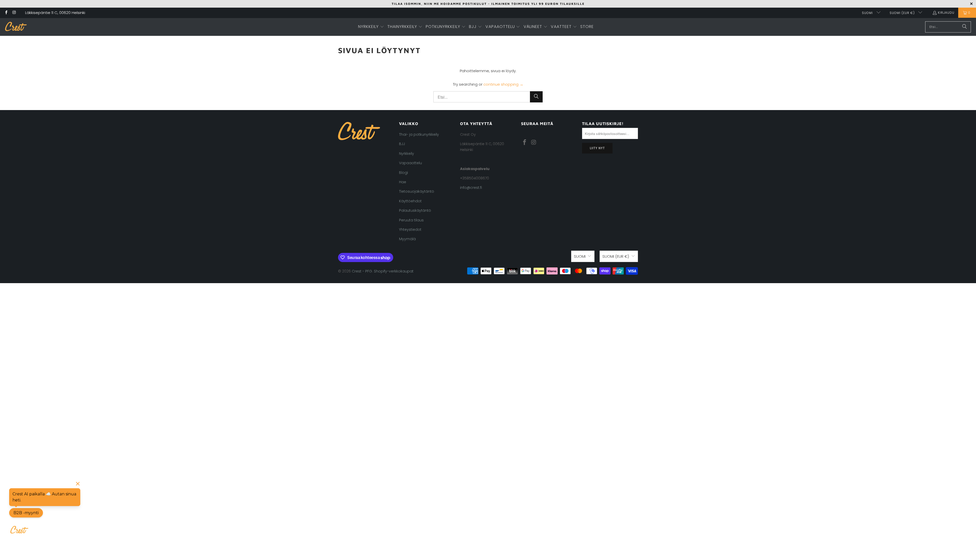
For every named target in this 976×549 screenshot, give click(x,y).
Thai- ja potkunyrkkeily (419, 134)
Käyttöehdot (410, 201)
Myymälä (407, 238)
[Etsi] (964, 27)
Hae (402, 182)
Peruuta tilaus (411, 220)
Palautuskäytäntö (415, 210)
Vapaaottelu (410, 162)
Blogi (403, 172)
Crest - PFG (362, 271)
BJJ (402, 143)
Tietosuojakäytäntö (416, 191)
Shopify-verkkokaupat (394, 271)
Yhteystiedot (410, 229)
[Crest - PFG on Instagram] (14, 13)
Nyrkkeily (406, 153)
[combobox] (948, 27)
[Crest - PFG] (16, 27)
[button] (371, 27)
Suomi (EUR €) (903, 13)
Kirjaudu (946, 12)
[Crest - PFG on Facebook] (6, 13)
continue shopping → (503, 84)
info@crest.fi (471, 187)
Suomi (868, 13)
